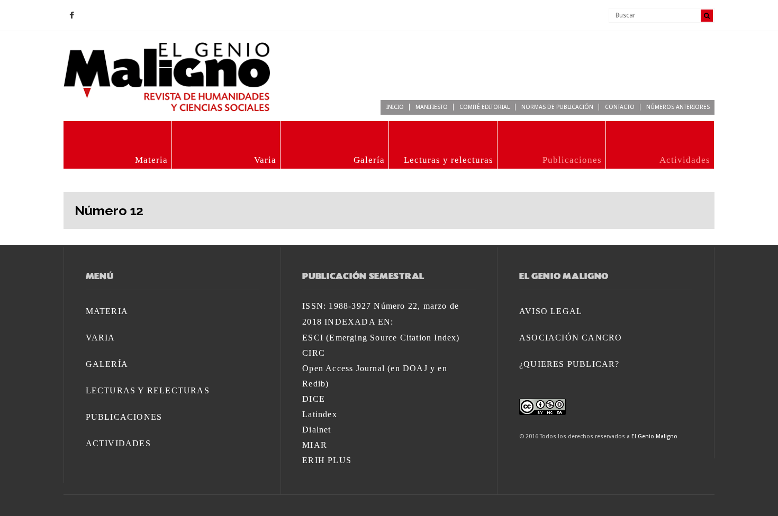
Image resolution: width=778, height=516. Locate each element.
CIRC (313, 352)
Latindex (319, 414)
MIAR (314, 444)
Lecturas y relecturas (448, 160)
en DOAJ (409, 368)
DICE (313, 398)
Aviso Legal (550, 311)
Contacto (620, 107)
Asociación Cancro (570, 337)
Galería (369, 160)
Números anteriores (678, 107)
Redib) (315, 383)
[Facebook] (71, 16)
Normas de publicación (557, 107)
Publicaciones (572, 160)
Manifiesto (431, 107)
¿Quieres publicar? (569, 364)
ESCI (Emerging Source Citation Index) (380, 337)
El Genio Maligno (654, 436)
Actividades (684, 160)
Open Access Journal (343, 368)
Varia (265, 160)
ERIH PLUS (326, 460)
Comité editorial (484, 107)
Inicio (395, 107)
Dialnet (316, 429)
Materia (151, 160)
